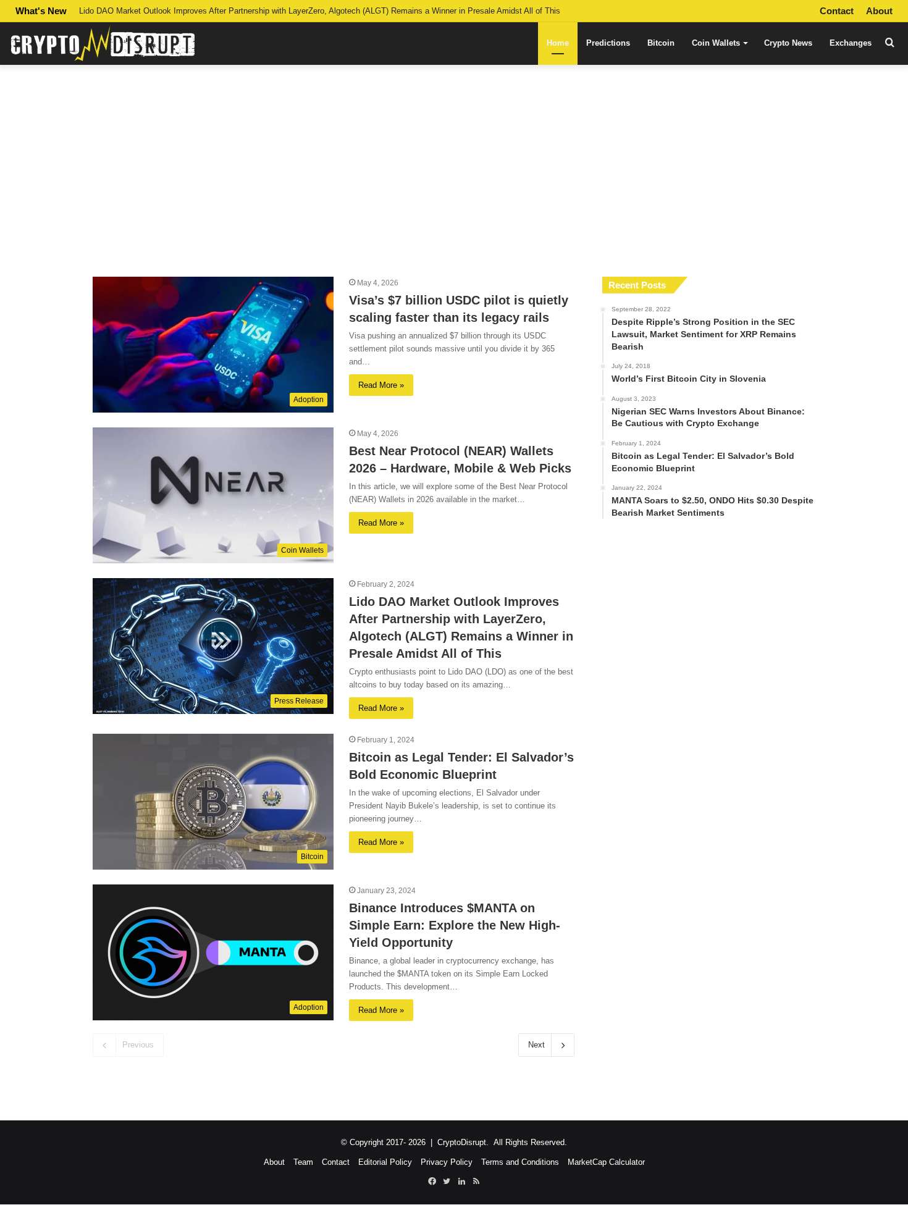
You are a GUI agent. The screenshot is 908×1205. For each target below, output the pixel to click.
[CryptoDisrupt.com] (102, 43)
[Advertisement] (454, 165)
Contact (837, 11)
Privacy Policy (447, 1162)
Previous (138, 1044)
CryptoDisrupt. (463, 1142)
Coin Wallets (716, 43)
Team (303, 1162)
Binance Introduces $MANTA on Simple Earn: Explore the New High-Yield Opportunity (454, 925)
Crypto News (788, 43)
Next (536, 1044)
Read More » (381, 385)
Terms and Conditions (520, 1162)
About (879, 11)
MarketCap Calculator (606, 1162)
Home (558, 43)
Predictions (608, 43)
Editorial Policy (385, 1162)
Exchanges (851, 43)
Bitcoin (661, 43)
